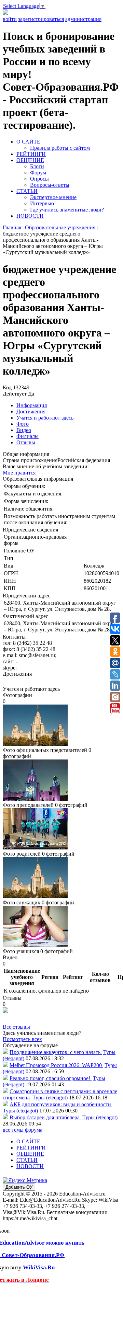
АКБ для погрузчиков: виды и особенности (61, 1104)
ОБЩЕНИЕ (30, 160)
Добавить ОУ (18, 1187)
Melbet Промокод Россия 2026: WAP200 (56, 1065)
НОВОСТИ (30, 216)
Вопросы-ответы (49, 185)
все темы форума (22, 1130)
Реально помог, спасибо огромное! (51, 1078)
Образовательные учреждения (60, 227)
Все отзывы (16, 1027)
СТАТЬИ (27, 191)
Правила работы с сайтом (60, 148)
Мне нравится (19, 473)
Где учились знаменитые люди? (67, 210)
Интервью (42, 203)
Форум (38, 172)
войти (10, 19)
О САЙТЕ (28, 142)
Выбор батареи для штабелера (45, 1117)
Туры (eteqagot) (50, 1097)
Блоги (37, 166)
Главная (12, 227)
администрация (83, 19)
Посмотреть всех (22, 1039)
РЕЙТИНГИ (31, 154)
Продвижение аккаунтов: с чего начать (56, 1052)
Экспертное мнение (53, 197)
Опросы (39, 179)
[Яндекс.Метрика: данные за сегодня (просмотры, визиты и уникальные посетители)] (25, 1180)
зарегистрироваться (41, 19)
